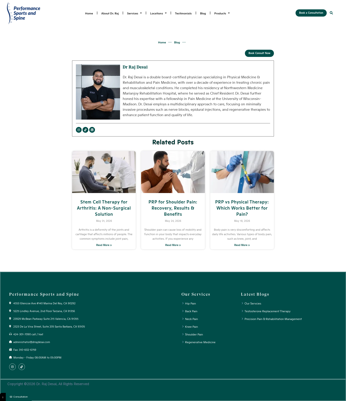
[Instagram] (79, 130)
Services (132, 13)
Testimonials (183, 13)
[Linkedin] (92, 130)
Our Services (195, 294)
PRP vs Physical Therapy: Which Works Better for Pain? (242, 207)
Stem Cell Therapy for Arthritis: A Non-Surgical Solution (104, 207)
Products (220, 13)
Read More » (104, 245)
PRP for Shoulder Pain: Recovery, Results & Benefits (172, 207)
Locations (156, 13)
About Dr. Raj (110, 13)
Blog (203, 13)
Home (89, 13)
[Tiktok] (85, 130)
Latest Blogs (255, 294)
